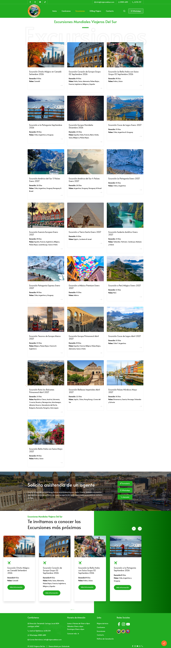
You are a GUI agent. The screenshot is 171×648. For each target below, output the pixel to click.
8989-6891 (124, 2)
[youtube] (128, 624)
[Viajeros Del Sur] (34, 11)
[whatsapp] (140, 646)
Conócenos (101, 627)
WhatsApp (137, 11)
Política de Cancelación (105, 639)
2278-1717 (137, 2)
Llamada (125, 497)
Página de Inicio (102, 623)
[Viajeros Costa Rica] (128, 631)
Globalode (65, 646)
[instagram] (123, 624)
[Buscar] (124, 11)
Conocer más (72, 633)
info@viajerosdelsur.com (105, 2)
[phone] (142, 646)
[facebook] (119, 624)
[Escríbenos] (164, 643)
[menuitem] (54, 11)
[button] (72, 609)
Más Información (16, 587)
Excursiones (101, 631)
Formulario (126, 483)
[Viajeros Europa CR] (123, 631)
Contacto (100, 635)
